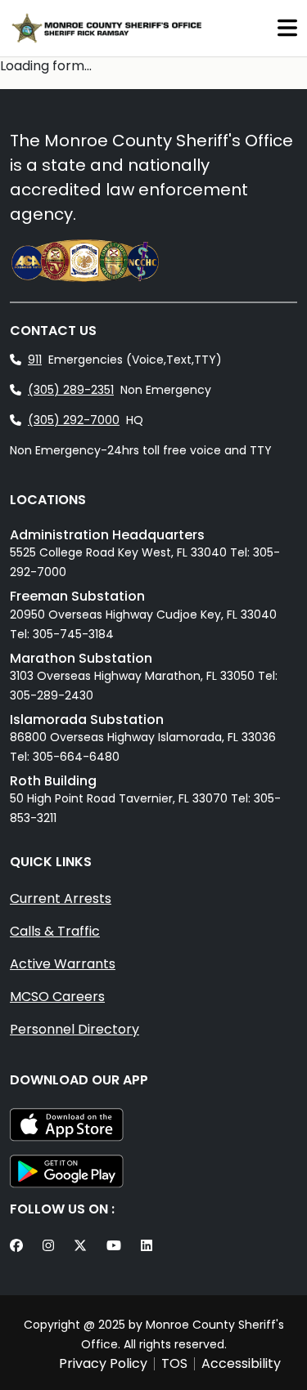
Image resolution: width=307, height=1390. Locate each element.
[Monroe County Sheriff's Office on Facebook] (19, 1246)
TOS (174, 1363)
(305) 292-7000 (74, 420)
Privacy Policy (103, 1363)
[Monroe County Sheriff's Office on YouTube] (117, 1246)
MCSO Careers (57, 996)
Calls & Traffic (55, 931)
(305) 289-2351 (71, 390)
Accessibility (241, 1363)
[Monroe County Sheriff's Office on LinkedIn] (150, 1246)
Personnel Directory (74, 1029)
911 (35, 359)
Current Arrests (60, 898)
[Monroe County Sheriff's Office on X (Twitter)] (83, 1246)
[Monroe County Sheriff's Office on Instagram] (52, 1246)
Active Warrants (62, 963)
